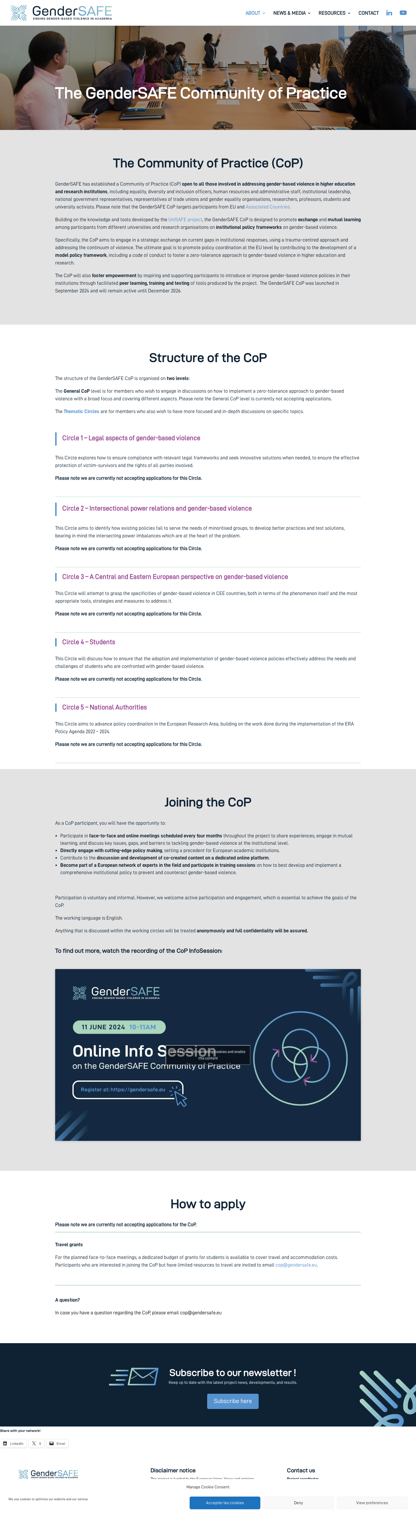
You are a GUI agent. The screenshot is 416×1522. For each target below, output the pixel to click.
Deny (298, 1503)
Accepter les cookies (225, 1503)
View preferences (372, 1503)
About (253, 13)
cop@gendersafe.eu (296, 1264)
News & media (289, 13)
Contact (369, 13)
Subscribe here (233, 1401)
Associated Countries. (268, 206)
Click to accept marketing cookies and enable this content (208, 1055)
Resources (332, 13)
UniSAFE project (185, 219)
